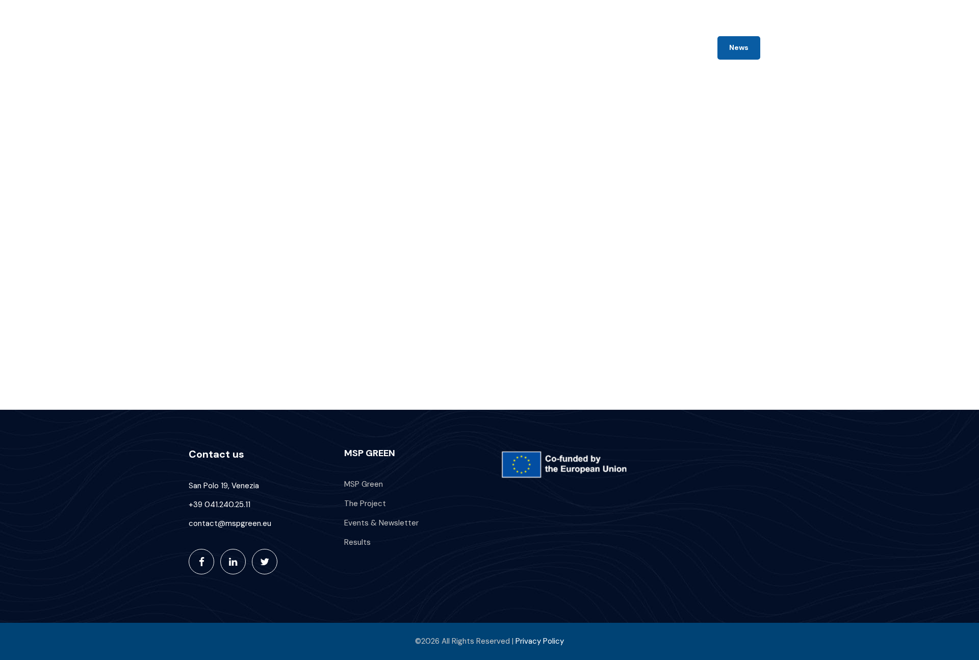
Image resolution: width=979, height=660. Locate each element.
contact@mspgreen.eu (691, 11)
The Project (504, 48)
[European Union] (567, 465)
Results (676, 48)
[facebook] (750, 11)
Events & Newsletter (594, 48)
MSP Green (444, 48)
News (739, 47)
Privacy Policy (540, 641)
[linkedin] (768, 11)
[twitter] (787, 11)
